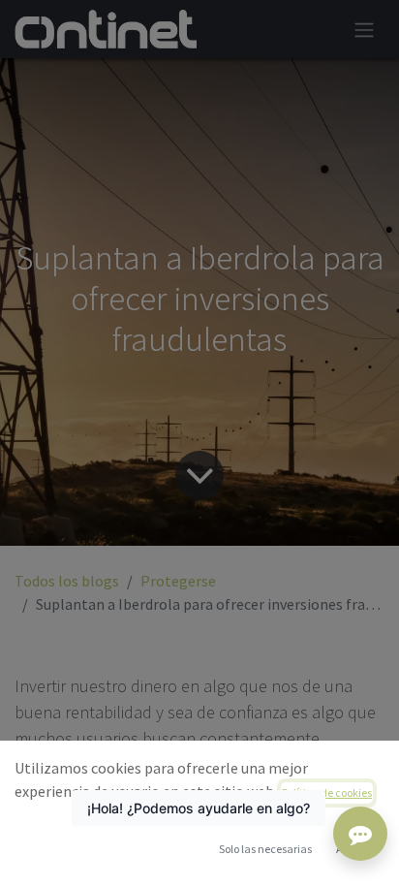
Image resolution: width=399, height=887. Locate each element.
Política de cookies (327, 792)
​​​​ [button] (265, 848)
